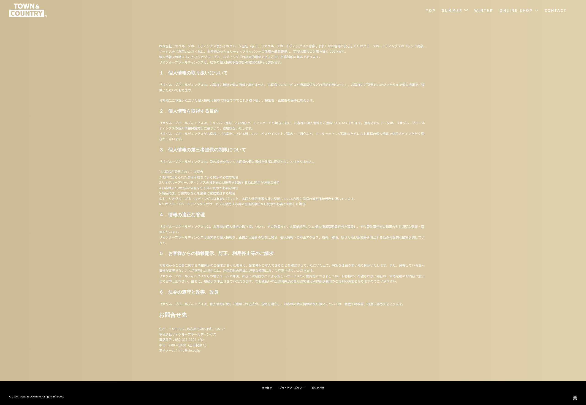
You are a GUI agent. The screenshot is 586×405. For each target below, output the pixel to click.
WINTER (483, 10)
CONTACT (556, 10)
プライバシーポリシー (291, 387)
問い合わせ (318, 387)
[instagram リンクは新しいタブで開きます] (575, 397)
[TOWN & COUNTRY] (28, 9)
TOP (431, 10)
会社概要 (267, 387)
